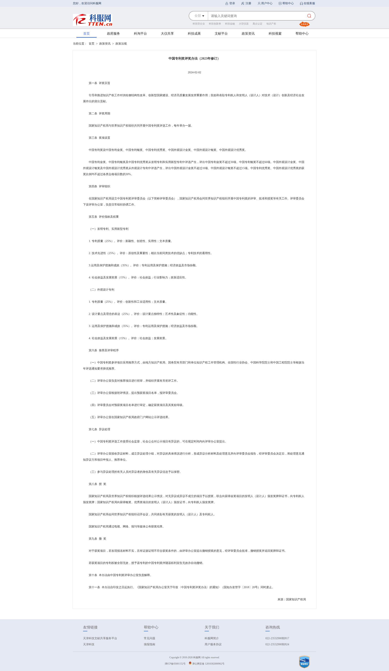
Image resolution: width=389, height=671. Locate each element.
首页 (91, 43)
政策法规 (121, 43)
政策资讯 (105, 43)
